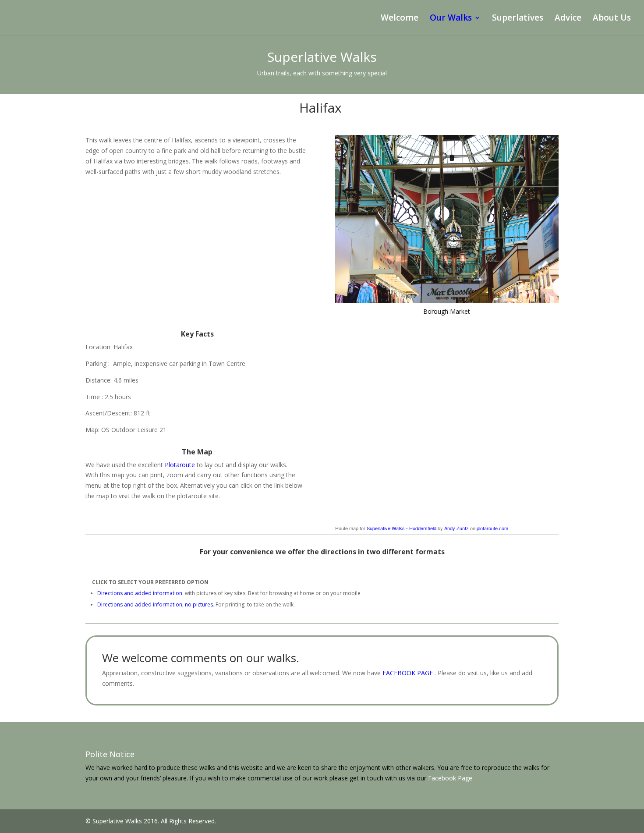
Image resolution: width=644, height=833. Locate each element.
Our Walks (451, 18)
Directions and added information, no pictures (155, 604)
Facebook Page (450, 778)
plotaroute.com (492, 528)
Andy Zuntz (456, 528)
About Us (612, 18)
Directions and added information (139, 593)
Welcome (399, 18)
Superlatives (517, 18)
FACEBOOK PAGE (408, 673)
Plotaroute (180, 465)
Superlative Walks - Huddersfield (401, 528)
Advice (568, 18)
